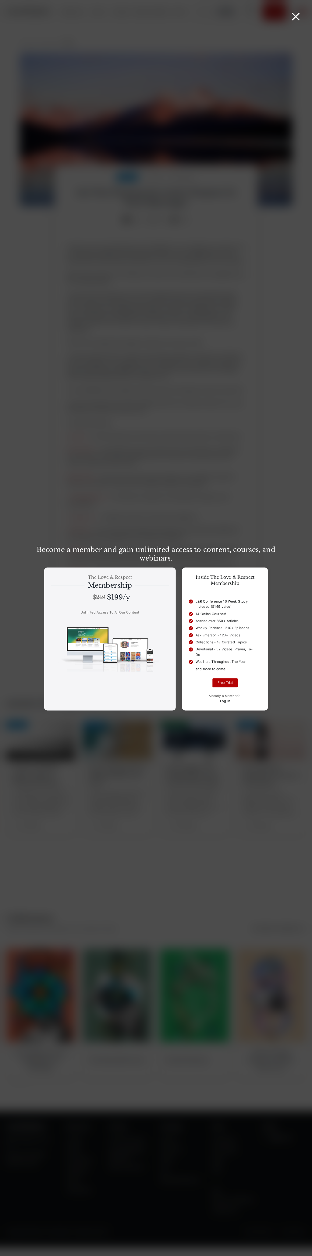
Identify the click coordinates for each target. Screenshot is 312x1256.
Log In (225, 701)
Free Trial (225, 682)
